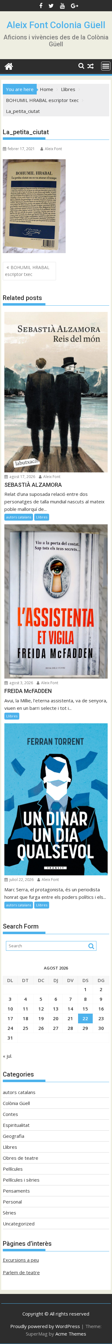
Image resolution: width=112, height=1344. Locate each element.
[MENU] (105, 66)
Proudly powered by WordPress (45, 1326)
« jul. (7, 1056)
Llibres (41, 517)
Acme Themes (70, 1334)
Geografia (13, 1136)
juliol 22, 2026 (21, 879)
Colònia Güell (16, 1103)
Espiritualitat (16, 1125)
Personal (12, 1202)
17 (10, 1018)
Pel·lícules (13, 1169)
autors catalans (18, 517)
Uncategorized (19, 1223)
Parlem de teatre (21, 1272)
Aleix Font (53, 148)
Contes (10, 1114)
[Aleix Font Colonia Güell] (9, 66)
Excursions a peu (21, 1260)
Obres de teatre (20, 1158)
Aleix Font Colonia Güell (56, 24)
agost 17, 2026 (21, 476)
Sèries (9, 1212)
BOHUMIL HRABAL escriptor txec (27, 270)
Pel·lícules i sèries (21, 1180)
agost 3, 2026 (20, 682)
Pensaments (16, 1191)
